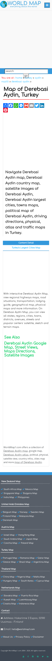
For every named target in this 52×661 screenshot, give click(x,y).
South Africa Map (13, 489)
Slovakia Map (11, 596)
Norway (24, 512)
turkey (28, 78)
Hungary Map (10, 581)
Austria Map (7, 527)
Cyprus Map (42, 581)
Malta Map (39, 577)
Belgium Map (10, 512)
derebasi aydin (20, 81)
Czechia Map (10, 543)
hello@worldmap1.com (23, 629)
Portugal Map (10, 558)
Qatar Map (43, 558)
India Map (9, 497)
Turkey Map (7, 550)
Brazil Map (24, 562)
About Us (8, 637)
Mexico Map (31, 489)
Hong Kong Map (26, 535)
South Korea (27, 581)
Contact (5, 611)
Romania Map (27, 558)
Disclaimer (38, 637)
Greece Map (9, 562)
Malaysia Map (26, 516)
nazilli (5, 81)
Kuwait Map (10, 600)
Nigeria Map (23, 577)
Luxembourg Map (28, 600)
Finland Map (9, 516)
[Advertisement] (26, 39)
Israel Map (9, 535)
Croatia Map (9, 604)
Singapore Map (11, 493)
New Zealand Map (10, 481)
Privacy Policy (23, 637)
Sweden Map (37, 512)
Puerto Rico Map (29, 596)
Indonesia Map (27, 604)
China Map (8, 577)
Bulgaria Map (30, 493)
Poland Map (27, 543)
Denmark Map (10, 520)
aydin (38, 78)
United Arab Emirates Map (15, 504)
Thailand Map (8, 569)
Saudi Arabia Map (13, 539)
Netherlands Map (10, 588)
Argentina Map (41, 562)
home (18, 78)
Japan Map (32, 539)
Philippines (23, 497)
